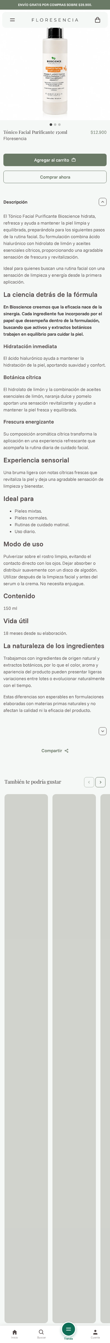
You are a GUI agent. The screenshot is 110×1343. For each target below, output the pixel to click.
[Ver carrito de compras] (97, 20)
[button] (89, 782)
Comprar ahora (55, 177)
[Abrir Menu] (12, 20)
